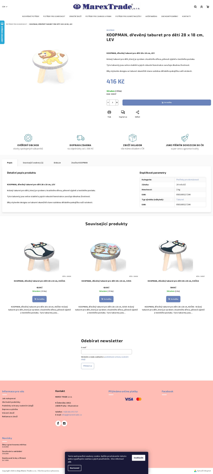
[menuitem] (30, 16)
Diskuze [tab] (57, 162)
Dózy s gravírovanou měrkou (14, 444)
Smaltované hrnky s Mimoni (14, 458)
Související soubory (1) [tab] (33, 162)
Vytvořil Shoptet (204, 471)
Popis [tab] (9, 162)
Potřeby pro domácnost (187, 179)
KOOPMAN (111, 30)
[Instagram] (64, 423)
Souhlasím (138, 457)
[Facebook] (58, 423)
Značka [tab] (79, 162)
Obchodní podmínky (11, 402)
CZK (3, 6)
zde (69, 461)
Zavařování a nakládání (12, 451)
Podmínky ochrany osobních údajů (17, 405)
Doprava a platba (10, 409)
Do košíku (168, 102)
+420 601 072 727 (70, 411)
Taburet (180, 199)
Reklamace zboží (10, 416)
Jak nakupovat (9, 398)
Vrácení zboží (8, 413)
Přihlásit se (87, 366)
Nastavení (74, 468)
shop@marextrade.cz (72, 414)
